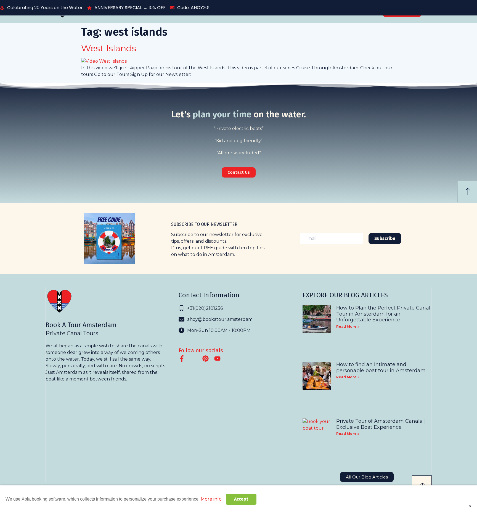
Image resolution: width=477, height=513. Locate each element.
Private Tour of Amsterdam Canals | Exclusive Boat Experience (380, 424)
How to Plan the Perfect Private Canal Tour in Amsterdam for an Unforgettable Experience (383, 314)
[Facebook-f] (182, 358)
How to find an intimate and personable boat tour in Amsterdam (381, 367)
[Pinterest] (205, 358)
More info (211, 499)
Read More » (347, 326)
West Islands (108, 48)
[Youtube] (217, 358)
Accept (241, 499)
